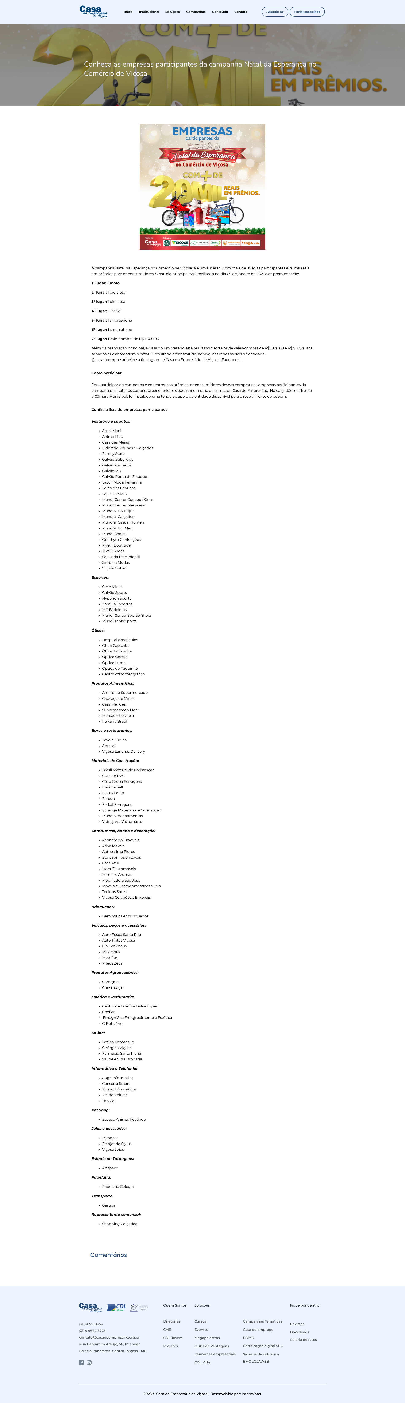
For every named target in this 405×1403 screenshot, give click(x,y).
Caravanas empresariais (215, 1354)
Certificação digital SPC (263, 1346)
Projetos (170, 1346)
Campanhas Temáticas (262, 1321)
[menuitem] (128, 11)
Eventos (201, 1330)
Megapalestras (207, 1338)
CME (167, 1330)
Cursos (200, 1321)
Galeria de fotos (303, 1340)
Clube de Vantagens (211, 1346)
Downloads (299, 1332)
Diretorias (171, 1321)
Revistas (297, 1324)
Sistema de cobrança (261, 1354)
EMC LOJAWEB (256, 1361)
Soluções (202, 1305)
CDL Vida (202, 1362)
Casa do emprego (258, 1330)
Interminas (252, 1394)
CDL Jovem (173, 1338)
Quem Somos (174, 1305)
